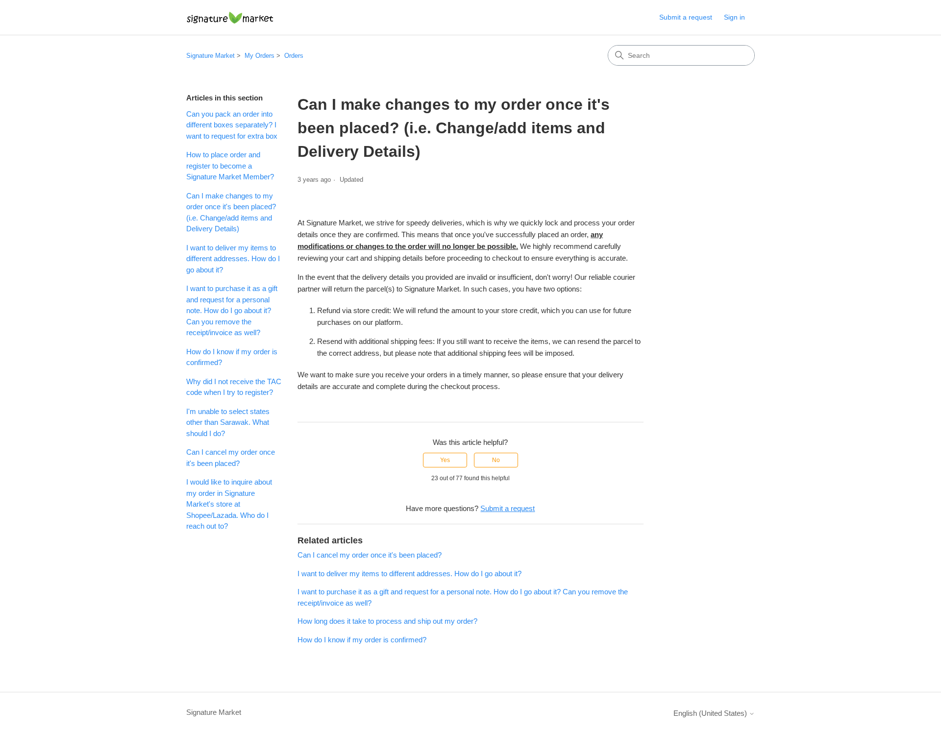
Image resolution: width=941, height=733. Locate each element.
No (496, 460)
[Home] (230, 17)
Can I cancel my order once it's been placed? (230, 457)
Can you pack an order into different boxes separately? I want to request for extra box (231, 125)
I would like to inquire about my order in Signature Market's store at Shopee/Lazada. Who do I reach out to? (229, 504)
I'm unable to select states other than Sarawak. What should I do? (228, 422)
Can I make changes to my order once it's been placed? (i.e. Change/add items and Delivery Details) (231, 212)
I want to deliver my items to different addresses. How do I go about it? (233, 259)
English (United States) (711, 713)
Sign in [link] (734, 17)
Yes (445, 460)
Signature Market (210, 55)
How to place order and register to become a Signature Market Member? (230, 165)
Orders (293, 55)
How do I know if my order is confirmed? (231, 357)
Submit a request (685, 17)
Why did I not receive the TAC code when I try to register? (233, 387)
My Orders (259, 55)
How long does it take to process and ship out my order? (387, 621)
